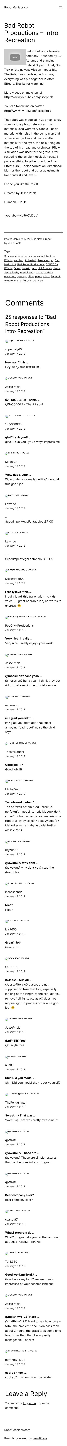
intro (34, 268)
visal (40, 280)
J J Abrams (45, 268)
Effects (8, 268)
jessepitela (26, 272)
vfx (35, 280)
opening (21, 276)
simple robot (44, 238)
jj (33, 272)
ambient (18, 260)
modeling (49, 272)
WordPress (40, 1438)
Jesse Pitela (11, 272)
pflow (31, 276)
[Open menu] (60, 7)
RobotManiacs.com (17, 7)
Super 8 (55, 276)
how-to (26, 268)
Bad (57, 260)
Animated (30, 260)
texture (8, 280)
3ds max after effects (17, 256)
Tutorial (27, 280)
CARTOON (52, 264)
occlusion (9, 276)
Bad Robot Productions (30, 264)
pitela (38, 276)
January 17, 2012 (15, 353)
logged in (29, 1403)
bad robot (10, 264)
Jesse (56, 268)
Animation (43, 260)
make (39, 272)
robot (46, 276)
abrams (35, 256)
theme (17, 280)
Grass (17, 268)
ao (52, 260)
